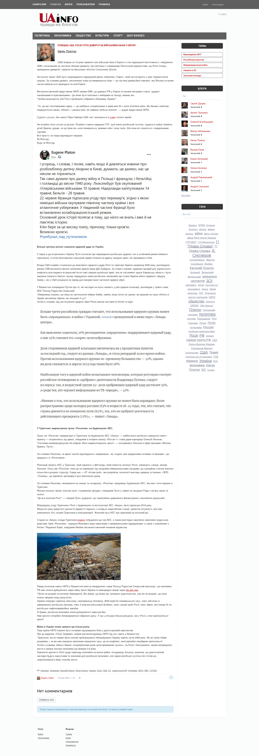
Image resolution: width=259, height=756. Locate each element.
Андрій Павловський (201, 177)
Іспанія (210, 369)
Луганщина (210, 292)
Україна (92, 670)
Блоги (202, 88)
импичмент (191, 284)
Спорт (118, 35)
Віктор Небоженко (200, 131)
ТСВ (215, 356)
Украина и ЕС (189, 70)
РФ (201, 335)
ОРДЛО (194, 305)
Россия (208, 327)
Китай (201, 284)
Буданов (210, 225)
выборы (189, 233)
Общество (83, 35)
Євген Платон (67, 51)
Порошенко (203, 318)
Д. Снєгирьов (203, 253)
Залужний (195, 272)
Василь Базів (197, 149)
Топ (184, 95)
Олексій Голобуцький (201, 121)
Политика (42, 35)
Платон (195, 309)
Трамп (213, 352)
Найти (223, 14)
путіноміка (132, 670)
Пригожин (193, 322)
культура (193, 293)
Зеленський (194, 276)
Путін (211, 322)
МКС (146, 670)
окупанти (210, 301)
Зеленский (207, 272)
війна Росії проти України (201, 237)
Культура (102, 35)
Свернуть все (46, 699)
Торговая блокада (192, 75)
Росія (99, 670)
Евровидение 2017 (192, 54)
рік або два (132, 590)
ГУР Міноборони (206, 242)
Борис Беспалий (199, 158)
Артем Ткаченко (199, 112)
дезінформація (197, 259)
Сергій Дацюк (197, 103)
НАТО (140, 670)
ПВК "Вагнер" (206, 305)
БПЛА (201, 225)
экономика (54, 670)
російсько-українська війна (202, 331)
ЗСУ (209, 280)
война (211, 229)
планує (81, 519)
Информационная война (195, 65)
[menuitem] (39, 4)
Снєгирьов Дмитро (201, 348)
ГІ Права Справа (203, 248)
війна (199, 233)
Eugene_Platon (47, 677)
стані (112, 117)
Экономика (62, 35)
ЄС (109, 670)
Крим (213, 289)
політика (191, 318)
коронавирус (194, 288)
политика (45, 670)
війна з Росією (211, 233)
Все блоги (185, 195)
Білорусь (193, 229)
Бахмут (193, 225)
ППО (214, 318)
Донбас (208, 263)
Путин (202, 323)
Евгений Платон (67, 670)
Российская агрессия (193, 59)
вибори (202, 229)
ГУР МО (153, 670)
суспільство (191, 352)
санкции (210, 335)
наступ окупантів (197, 297)
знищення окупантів (204, 278)
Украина (192, 360)
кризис (205, 288)
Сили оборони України (202, 344)
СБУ (214, 340)
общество (196, 300)
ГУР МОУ (191, 242)
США (105, 670)
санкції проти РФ (119, 670)
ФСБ (215, 360)
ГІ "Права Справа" (203, 243)
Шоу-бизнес (136, 35)
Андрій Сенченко (199, 186)
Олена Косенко (198, 168)
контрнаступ (211, 284)
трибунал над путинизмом (198, 356)
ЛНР (201, 292)
